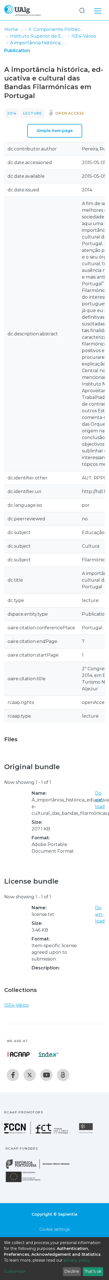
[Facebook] (13, 1075)
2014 (11, 113)
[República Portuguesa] (40, 1168)
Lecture (32, 113)
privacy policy (77, 1260)
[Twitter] (29, 1075)
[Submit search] (81, 10)
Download (100, 800)
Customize (14, 1271)
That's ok (92, 1271)
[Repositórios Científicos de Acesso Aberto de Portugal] (19, 1054)
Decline (71, 1271)
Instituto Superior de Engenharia (38, 36)
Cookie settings (54, 1229)
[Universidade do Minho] (86, 1132)
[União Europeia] (26, 1181)
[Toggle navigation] (98, 10)
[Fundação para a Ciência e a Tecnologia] (37, 1132)
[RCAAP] (63, 1075)
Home (11, 29)
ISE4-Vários (84, 36)
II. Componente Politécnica (56, 29)
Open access (69, 113)
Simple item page (55, 130)
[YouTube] (46, 1075)
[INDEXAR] (48, 1054)
